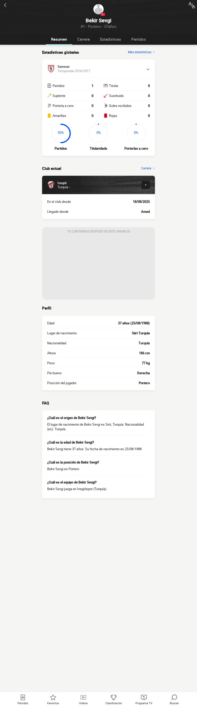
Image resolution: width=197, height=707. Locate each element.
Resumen (59, 39)
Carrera (83, 39)
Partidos (138, 39)
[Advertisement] (98, 268)
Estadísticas (110, 39)
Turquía (144, 343)
